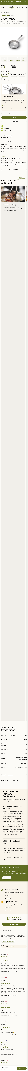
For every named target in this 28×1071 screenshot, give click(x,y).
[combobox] (14, 946)
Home (2, 12)
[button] (3, 7)
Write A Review (14, 924)
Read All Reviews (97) (14, 169)
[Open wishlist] (23, 7)
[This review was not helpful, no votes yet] (15, 971)
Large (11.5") (5, 79)
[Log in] (16, 7)
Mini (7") (5, 75)
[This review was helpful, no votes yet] (12, 971)
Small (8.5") (13, 75)
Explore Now (8, 898)
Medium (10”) (22, 75)
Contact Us (6, 877)
